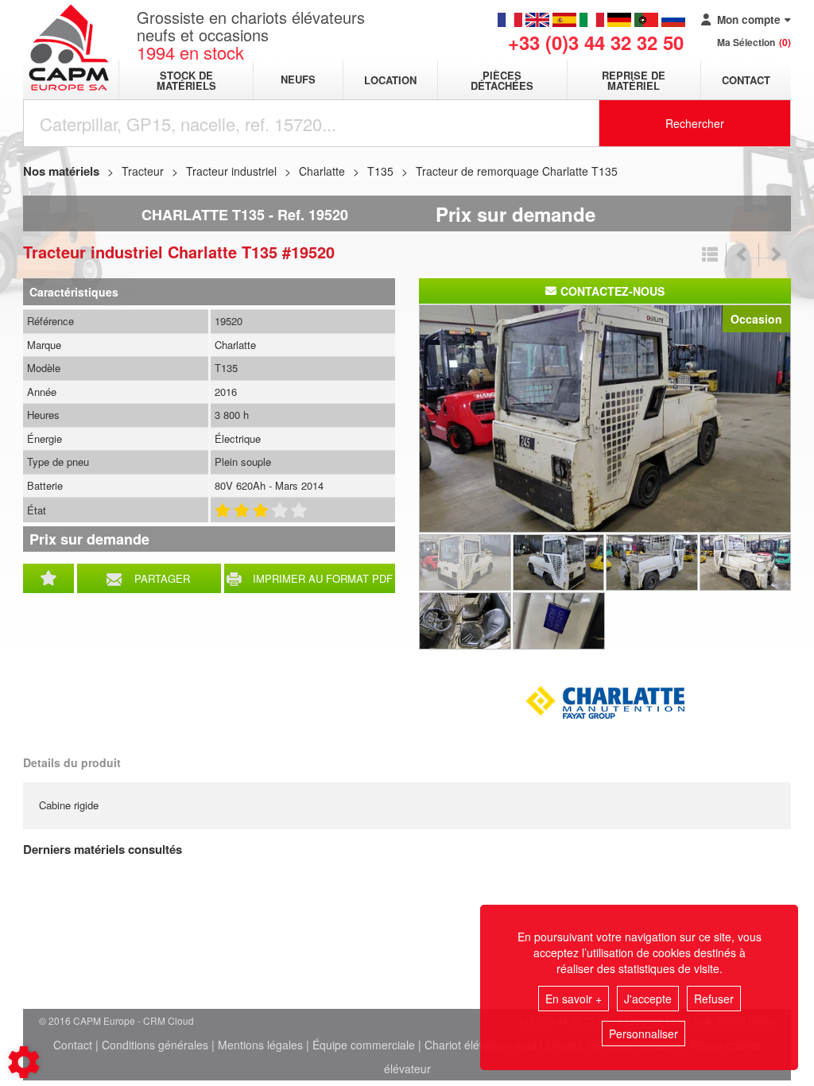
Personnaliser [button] (643, 1033)
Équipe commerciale (363, 1045)
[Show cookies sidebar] (24, 1062)
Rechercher (694, 123)
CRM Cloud (168, 1020)
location (390, 80)
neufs (298, 79)
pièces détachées (502, 80)
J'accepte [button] (648, 998)
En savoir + (573, 998)
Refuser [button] (714, 998)
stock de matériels (186, 80)
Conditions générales (155, 1045)
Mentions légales (260, 1045)
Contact (746, 80)
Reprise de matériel (633, 80)
